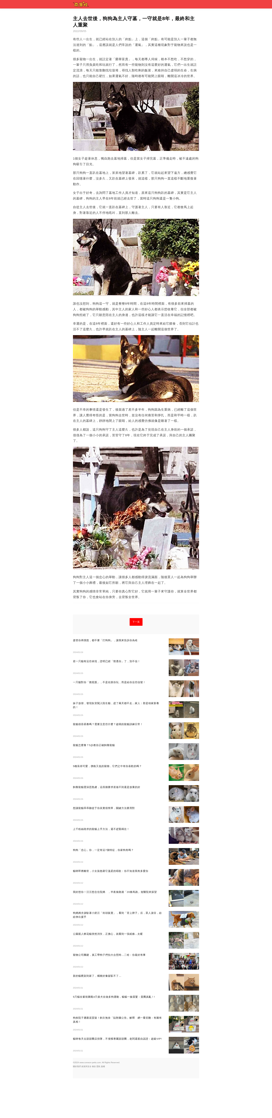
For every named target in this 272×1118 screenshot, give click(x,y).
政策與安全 (86, 1066)
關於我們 (77, 1066)
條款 (94, 1066)
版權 (103, 1066)
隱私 (98, 1066)
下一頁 (136, 622)
